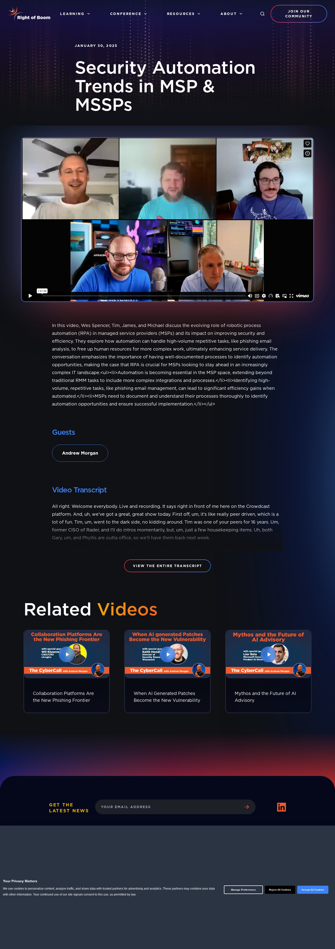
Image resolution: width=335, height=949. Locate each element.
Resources (181, 13)
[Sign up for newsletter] (247, 807)
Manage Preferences (243, 889)
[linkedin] (281, 807)
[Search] (262, 14)
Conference (126, 13)
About (228, 13)
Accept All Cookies (312, 889)
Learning (72, 13)
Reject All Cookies (280, 889)
